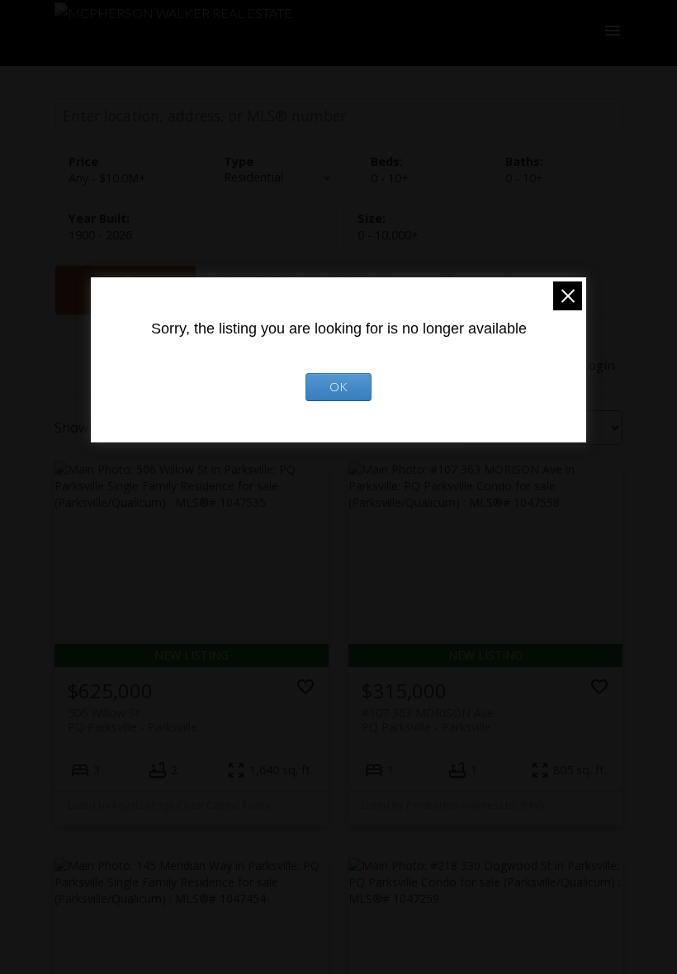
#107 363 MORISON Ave (428, 720)
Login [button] (598, 365)
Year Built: (100, 235)
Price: (107, 178)
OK (338, 387)
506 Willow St (132, 720)
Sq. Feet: (388, 235)
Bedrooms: (390, 178)
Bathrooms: (524, 178)
